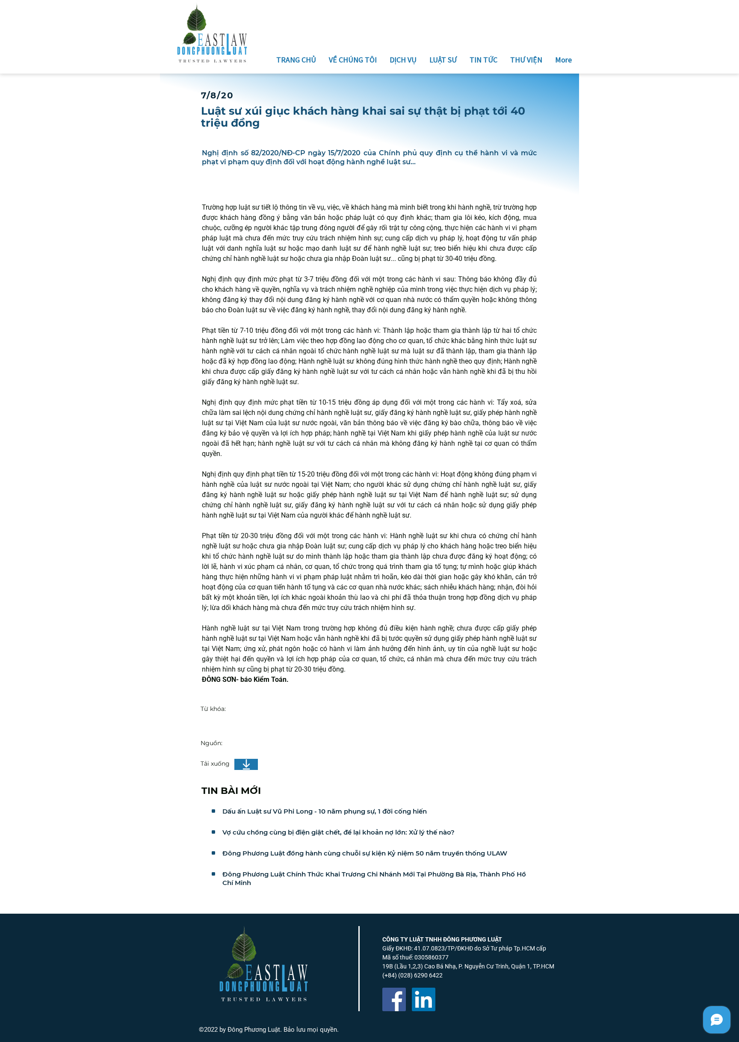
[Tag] (213, 811)
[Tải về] (246, 764)
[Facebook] (394, 999)
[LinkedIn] (423, 999)
